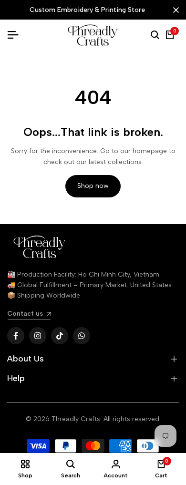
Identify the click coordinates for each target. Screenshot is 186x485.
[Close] (174, 10)
